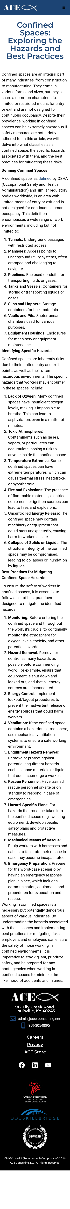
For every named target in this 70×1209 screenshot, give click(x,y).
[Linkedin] (35, 1065)
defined (45, 178)
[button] (64, 8)
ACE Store (35, 1051)
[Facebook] (22, 1065)
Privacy (35, 1044)
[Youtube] (48, 1065)
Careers (35, 1037)
